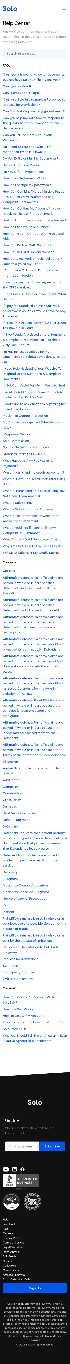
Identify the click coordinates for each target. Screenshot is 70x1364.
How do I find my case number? (26, 227)
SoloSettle (10, 1256)
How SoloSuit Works (18, 1009)
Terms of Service (14, 1242)
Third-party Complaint (20, 972)
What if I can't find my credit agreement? (33, 472)
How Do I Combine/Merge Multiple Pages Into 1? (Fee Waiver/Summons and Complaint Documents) (33, 196)
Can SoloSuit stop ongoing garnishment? (34, 111)
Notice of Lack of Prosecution (25, 898)
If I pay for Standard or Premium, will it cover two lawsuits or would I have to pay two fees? (34, 311)
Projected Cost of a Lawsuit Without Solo (34, 1022)
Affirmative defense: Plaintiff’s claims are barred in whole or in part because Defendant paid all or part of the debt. (33, 605)
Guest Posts (11, 1270)
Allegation (10, 762)
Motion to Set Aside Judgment (26, 892)
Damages (10, 806)
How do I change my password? (27, 185)
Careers (8, 1233)
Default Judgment (16, 820)
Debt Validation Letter (19, 813)
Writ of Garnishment (18, 979)
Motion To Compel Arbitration (25, 415)
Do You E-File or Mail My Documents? (30, 158)
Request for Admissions (20, 959)
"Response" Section (17, 434)
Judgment (10, 879)
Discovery (10, 872)
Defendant (10, 826)
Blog (5, 1229)
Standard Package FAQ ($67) (24, 454)
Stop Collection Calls (16, 1279)
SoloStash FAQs (15, 1029)
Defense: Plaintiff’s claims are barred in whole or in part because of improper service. (31, 860)
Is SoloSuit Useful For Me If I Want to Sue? (34, 385)
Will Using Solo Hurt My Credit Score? (31, 553)
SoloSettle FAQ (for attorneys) (26, 447)
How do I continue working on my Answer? (35, 220)
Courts (7, 1261)
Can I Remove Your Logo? (22, 93)
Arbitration (11, 780)
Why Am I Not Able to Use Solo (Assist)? (33, 546)
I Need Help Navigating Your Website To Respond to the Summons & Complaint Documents (32, 373)
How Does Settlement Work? (24, 178)
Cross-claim (12, 800)
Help (6, 1219)
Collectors (10, 1265)
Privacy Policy (12, 1238)
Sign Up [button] (35, 1288)
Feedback (9, 1224)
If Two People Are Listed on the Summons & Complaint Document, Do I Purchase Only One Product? (34, 339)
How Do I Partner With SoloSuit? (27, 245)
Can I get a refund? (17, 86)
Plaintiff (8, 912)
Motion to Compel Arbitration (25, 885)
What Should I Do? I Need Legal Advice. (32, 539)
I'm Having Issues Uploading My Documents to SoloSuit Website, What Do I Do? (35, 356)
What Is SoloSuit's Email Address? (28, 509)
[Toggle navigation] (64, 9)
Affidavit (9, 571)
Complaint (10, 787)
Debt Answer (11, 1252)
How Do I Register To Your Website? (29, 252)
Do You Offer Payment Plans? (24, 172)
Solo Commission (16, 441)
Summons (10, 965)
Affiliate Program (14, 1275)
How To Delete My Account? (24, 1015)
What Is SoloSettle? (18, 503)
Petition (8, 905)
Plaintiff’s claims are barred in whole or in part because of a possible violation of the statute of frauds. (34, 923)
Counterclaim (13, 793)
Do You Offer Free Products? (24, 165)
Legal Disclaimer (13, 1247)
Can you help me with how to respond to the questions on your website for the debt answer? (33, 123)
